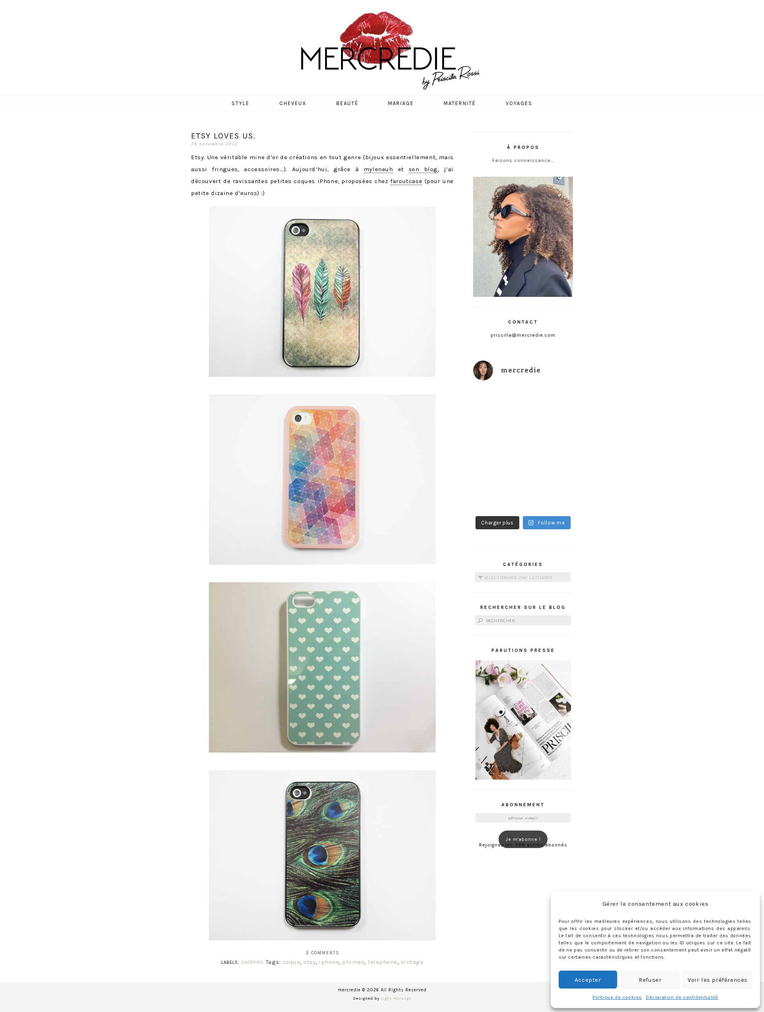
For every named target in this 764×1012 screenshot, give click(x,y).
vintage (412, 961)
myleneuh (378, 169)
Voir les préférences (718, 979)
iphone (329, 961)
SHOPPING (252, 962)
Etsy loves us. (223, 135)
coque (291, 961)
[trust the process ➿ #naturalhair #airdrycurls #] (497, 403)
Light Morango (396, 998)
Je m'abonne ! (523, 839)
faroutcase (406, 181)
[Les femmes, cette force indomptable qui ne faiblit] (549, 403)
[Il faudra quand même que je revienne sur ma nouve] (549, 465)
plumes (353, 961)
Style (240, 103)
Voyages (519, 103)
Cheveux (292, 103)
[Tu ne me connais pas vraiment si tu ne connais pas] (497, 465)
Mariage (401, 103)
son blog (423, 169)
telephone (383, 961)
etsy (309, 961)
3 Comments (322, 952)
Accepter (588, 979)
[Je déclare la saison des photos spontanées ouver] (497, 495)
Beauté (347, 103)
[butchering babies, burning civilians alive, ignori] (497, 434)
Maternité (460, 103)
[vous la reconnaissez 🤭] (549, 434)
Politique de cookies (617, 997)
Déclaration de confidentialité (682, 997)
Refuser (650, 979)
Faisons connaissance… (523, 160)
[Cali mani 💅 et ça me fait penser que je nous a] (549, 495)
